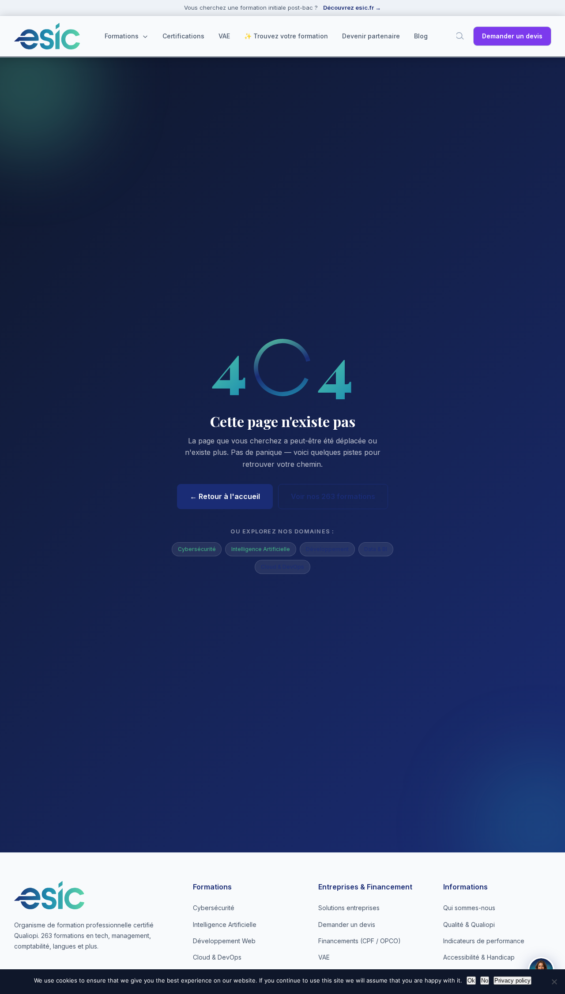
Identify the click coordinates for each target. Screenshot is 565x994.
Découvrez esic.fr (352, 7)
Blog (421, 36)
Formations (122, 36)
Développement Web (224, 941)
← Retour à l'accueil (225, 496)
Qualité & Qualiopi (469, 924)
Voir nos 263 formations (333, 496)
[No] (554, 981)
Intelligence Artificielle (260, 549)
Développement (327, 549)
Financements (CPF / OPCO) (359, 941)
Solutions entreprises (349, 907)
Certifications (183, 36)
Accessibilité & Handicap (479, 957)
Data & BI (375, 549)
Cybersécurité (197, 549)
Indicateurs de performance (483, 941)
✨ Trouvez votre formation (286, 36)
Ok (471, 980)
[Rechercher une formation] (460, 36)
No (484, 980)
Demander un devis (512, 36)
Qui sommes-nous (469, 907)
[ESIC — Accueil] (47, 36)
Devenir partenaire (371, 36)
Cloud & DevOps (282, 566)
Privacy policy (512, 980)
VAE (224, 36)
